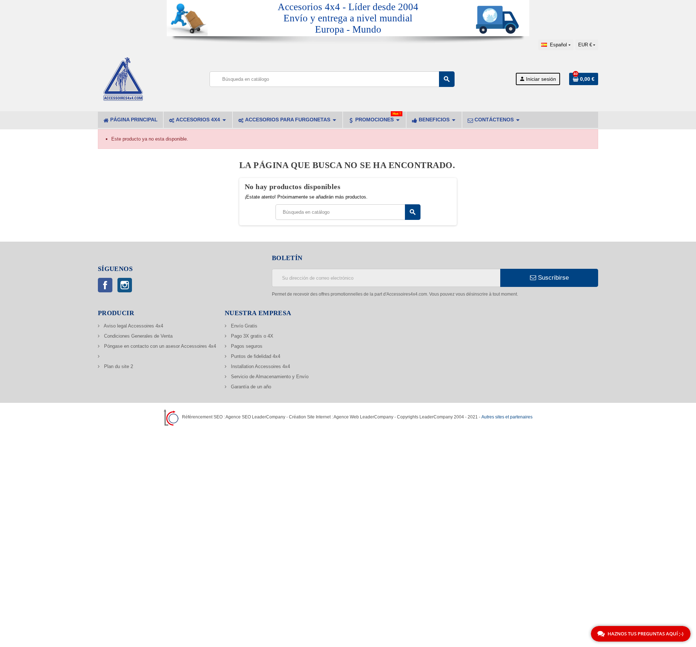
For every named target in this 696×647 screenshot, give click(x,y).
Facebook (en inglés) (105, 285)
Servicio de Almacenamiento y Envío (268, 376)
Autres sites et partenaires (507, 416)
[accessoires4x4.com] (123, 78)
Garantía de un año (250, 386)
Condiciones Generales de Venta (138, 336)
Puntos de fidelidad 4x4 (254, 356)
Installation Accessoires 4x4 (259, 366)
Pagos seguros (245, 346)
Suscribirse (552, 277)
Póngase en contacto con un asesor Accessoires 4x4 (159, 346)
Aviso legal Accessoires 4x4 (133, 326)
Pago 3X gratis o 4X (251, 336)
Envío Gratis (243, 326)
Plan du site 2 (118, 366)
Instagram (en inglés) (124, 285)
